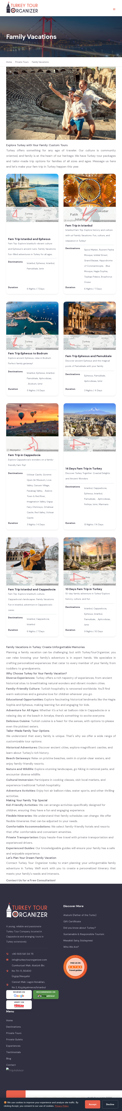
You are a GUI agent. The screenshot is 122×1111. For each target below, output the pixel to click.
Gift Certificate (72, 921)
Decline (110, 1104)
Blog (8, 1058)
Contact (11, 1065)
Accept (92, 1104)
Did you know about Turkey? (79, 927)
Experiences (13, 1045)
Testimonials (13, 1052)
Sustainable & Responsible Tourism (83, 934)
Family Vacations (40, 62)
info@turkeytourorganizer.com (29, 959)
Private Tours (22, 62)
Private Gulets (14, 1039)
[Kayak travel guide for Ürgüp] (89, 967)
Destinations (13, 1026)
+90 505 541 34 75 (22, 954)
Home (9, 62)
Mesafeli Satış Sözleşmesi (78, 940)
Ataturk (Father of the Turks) (79, 915)
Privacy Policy (62, 1106)
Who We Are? (71, 947)
